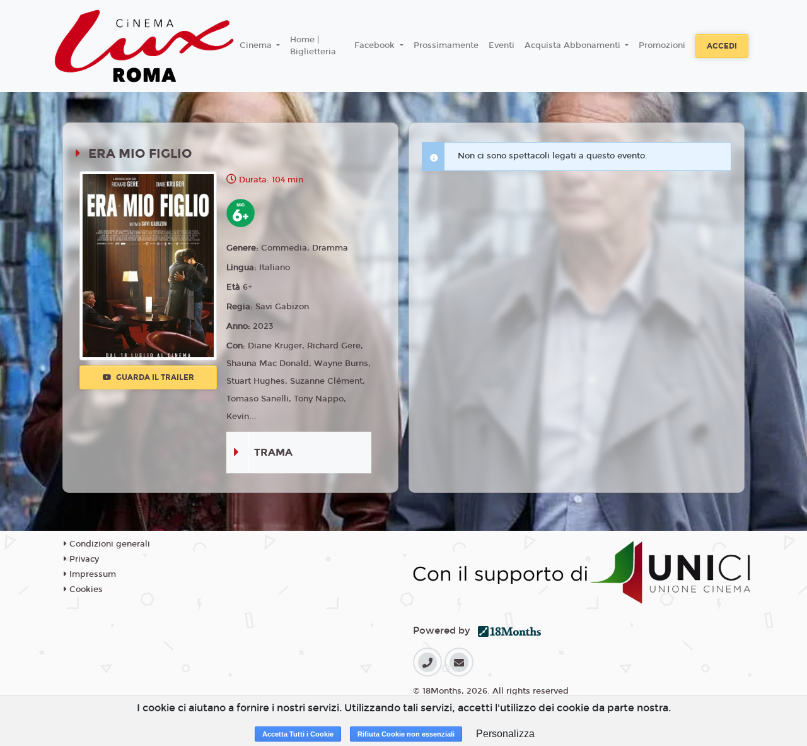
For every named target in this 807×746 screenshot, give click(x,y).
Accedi (722, 46)
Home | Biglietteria (313, 46)
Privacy (83, 559)
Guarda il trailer (154, 377)
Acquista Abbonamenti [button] (574, 45)
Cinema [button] (257, 45)
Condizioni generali (108, 544)
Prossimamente (446, 45)
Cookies (85, 589)
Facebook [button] (375, 45)
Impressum (91, 574)
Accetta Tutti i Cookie (298, 734)
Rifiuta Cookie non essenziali (406, 734)
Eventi (501, 45)
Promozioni (662, 45)
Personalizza (505, 733)
